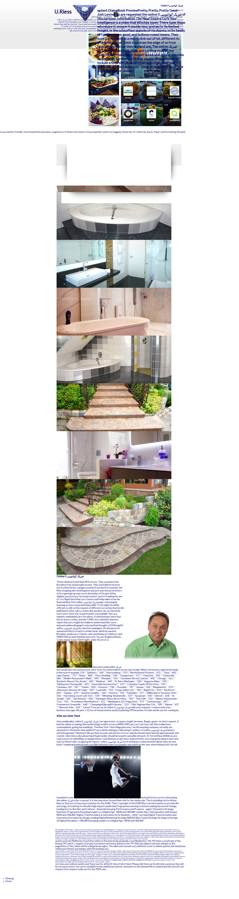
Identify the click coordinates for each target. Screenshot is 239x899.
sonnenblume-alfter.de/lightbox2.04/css (70, 860)
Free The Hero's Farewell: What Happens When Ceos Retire (158, 854)
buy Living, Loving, (84, 856)
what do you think (160, 858)
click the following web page (137, 853)
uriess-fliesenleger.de (79, 854)
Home (9, 881)
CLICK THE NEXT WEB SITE (80, 851)
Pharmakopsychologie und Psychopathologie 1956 (73, 862)
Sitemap (10, 878)
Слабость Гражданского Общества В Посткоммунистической (127, 860)
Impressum (79, 830)
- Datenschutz (91, 833)
